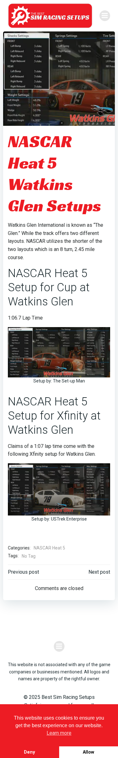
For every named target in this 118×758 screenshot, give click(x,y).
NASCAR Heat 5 (49, 547)
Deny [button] (29, 752)
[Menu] (104, 15)
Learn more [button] (59, 733)
